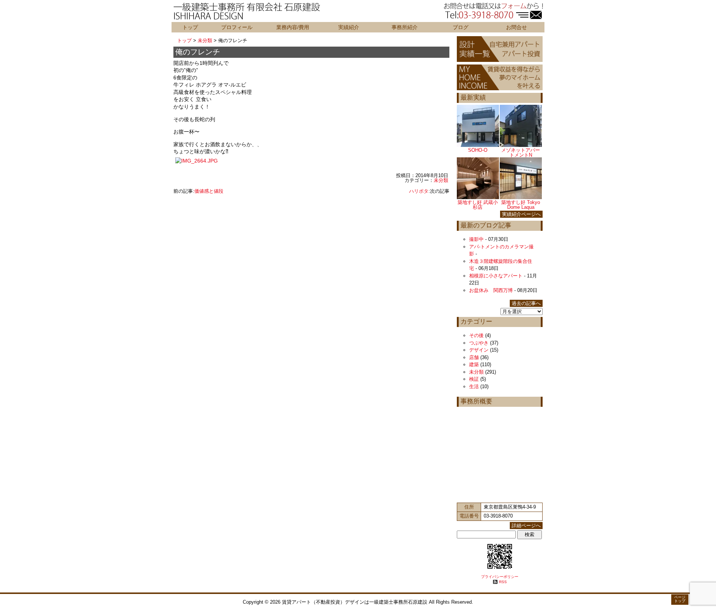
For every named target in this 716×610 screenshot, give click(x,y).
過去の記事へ (526, 303)
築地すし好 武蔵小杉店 (478, 204)
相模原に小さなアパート (495, 276)
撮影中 (476, 239)
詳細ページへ (526, 525)
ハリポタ (418, 191)
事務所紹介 (405, 27)
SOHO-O (477, 150)
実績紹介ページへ (521, 214)
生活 (474, 386)
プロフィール (236, 27)
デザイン (479, 350)
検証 (474, 379)
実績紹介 (348, 27)
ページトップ (679, 599)
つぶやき (479, 343)
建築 (474, 364)
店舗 (474, 357)
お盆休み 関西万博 (491, 290)
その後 (476, 335)
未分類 (205, 40)
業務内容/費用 (292, 27)
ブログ (460, 27)
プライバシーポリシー (499, 577)
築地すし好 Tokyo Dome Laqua (520, 204)
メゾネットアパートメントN (520, 152)
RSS (503, 582)
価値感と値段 (208, 191)
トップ (190, 27)
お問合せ (516, 27)
